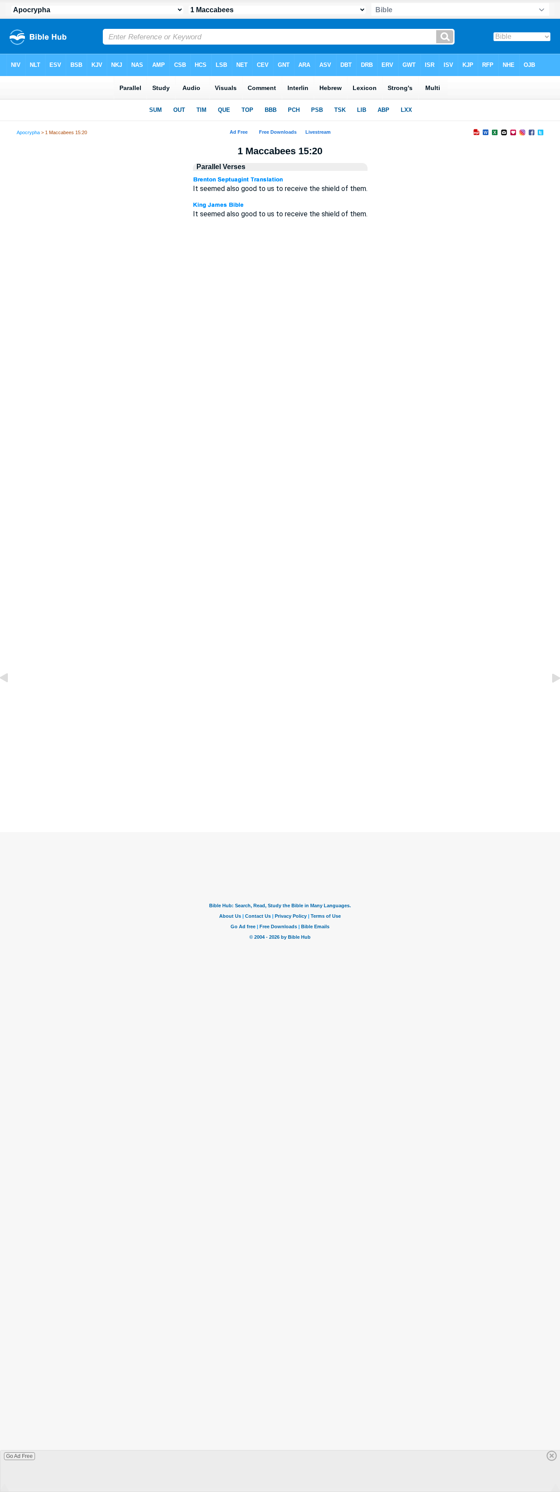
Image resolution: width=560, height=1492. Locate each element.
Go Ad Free (19, 1456)
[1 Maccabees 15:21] (549, 698)
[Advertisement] (280, 768)
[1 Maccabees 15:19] (11, 698)
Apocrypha (28, 132)
